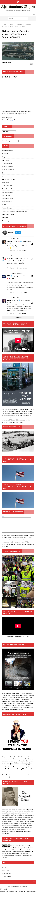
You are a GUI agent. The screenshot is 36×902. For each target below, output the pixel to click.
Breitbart (5, 154)
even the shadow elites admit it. (19, 759)
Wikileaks (5, 217)
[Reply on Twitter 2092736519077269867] (8, 268)
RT (3, 176)
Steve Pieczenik (7, 189)
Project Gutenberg (8, 170)
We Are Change (7, 208)
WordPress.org (6, 876)
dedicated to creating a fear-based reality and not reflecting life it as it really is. (17, 769)
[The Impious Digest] (18, 11)
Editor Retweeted (18, 239)
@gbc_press (16, 276)
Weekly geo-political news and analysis (14, 211)
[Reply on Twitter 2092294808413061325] (8, 292)
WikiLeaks (10, 258)
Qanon (4, 173)
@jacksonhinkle (27, 241)
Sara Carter (5, 182)
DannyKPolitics (12, 300)
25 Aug (24, 276)
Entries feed (5, 870)
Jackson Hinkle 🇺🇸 (13, 241)
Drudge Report (7, 163)
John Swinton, (13, 831)
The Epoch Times (7, 198)
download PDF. (16, 693)
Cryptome (5, 157)
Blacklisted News (7, 150)
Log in (4, 867)
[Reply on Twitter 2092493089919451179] (8, 251)
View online (6, 693)
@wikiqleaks (18, 258)
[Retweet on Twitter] (11, 238)
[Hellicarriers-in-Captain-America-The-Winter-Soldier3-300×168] (18, 58)
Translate (17, 120)
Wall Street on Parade (9, 205)
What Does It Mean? (8, 214)
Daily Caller (5, 160)
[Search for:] (18, 18)
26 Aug (9, 243)
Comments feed (6, 873)
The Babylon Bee (7, 192)
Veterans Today (7, 201)
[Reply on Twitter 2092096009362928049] (8, 313)
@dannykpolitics (25, 300)
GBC (8, 276)
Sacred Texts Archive (8, 179)
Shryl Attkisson (7, 185)
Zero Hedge (6, 221)
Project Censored (7, 166)
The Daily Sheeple (8, 195)
